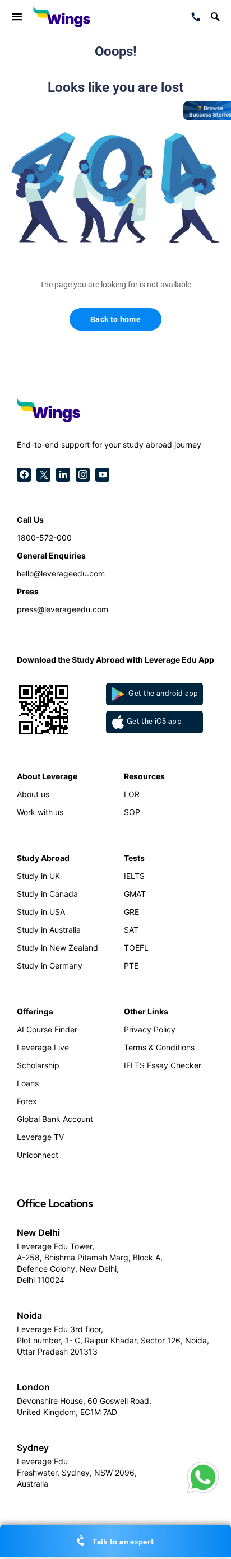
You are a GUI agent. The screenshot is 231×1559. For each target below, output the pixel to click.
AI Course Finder (47, 1029)
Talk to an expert (122, 1542)
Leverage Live (43, 1047)
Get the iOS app (154, 721)
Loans (28, 1083)
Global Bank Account (55, 1119)
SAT (131, 929)
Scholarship (38, 1065)
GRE (131, 911)
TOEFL (136, 947)
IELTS (134, 876)
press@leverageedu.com (62, 609)
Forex (27, 1101)
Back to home (115, 319)
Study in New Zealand (57, 947)
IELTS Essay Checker (162, 1065)
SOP (132, 812)
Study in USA (41, 911)
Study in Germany (49, 965)
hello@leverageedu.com (61, 573)
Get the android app (162, 693)
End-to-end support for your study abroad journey (109, 444)
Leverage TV (40, 1137)
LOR (132, 794)
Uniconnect (37, 1155)
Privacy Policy (149, 1029)
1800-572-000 (44, 537)
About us (33, 794)
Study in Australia (49, 929)
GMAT (135, 894)
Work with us (40, 812)
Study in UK (38, 876)
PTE (131, 965)
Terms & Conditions (159, 1047)
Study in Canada (47, 894)
